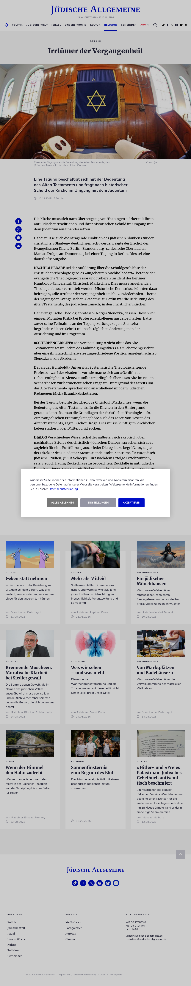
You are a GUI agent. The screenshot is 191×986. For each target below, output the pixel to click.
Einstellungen (98, 502)
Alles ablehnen (62, 502)
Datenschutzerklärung (63, 489)
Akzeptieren (131, 502)
